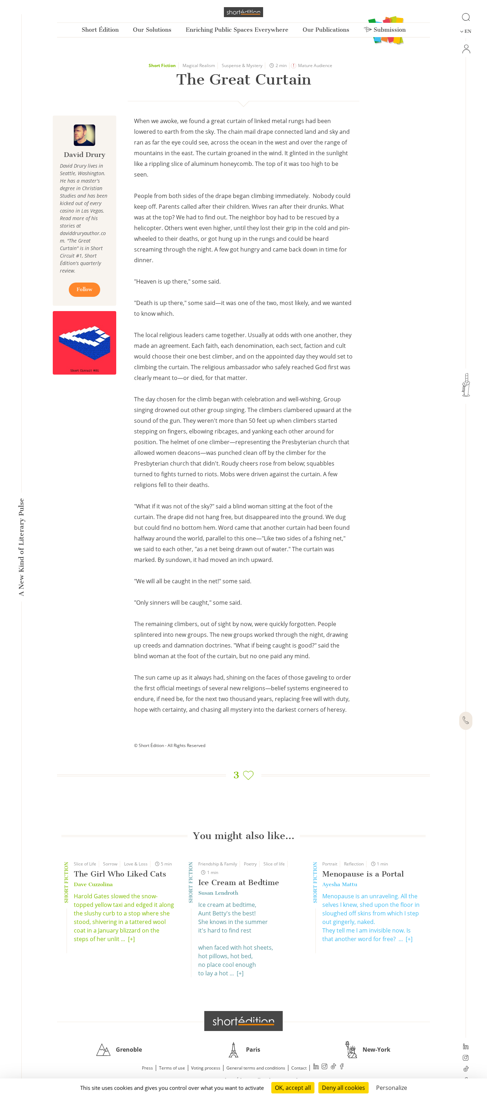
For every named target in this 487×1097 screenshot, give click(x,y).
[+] (131, 939)
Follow (84, 289)
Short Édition (100, 29)
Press (147, 1068)
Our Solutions (152, 29)
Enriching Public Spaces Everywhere (237, 29)
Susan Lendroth (218, 893)
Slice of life (274, 864)
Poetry (250, 864)
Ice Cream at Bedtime (238, 882)
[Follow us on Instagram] (465, 1058)
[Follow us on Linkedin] (465, 1047)
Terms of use (172, 1068)
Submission (389, 29)
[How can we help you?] (466, 721)
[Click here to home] (243, 1021)
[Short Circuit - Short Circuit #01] (84, 343)
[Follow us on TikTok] (465, 1069)
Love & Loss (136, 864)
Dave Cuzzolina (93, 884)
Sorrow (110, 864)
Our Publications (326, 29)
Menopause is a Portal (363, 873)
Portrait (329, 864)
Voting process (205, 1068)
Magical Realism (199, 65)
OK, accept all (293, 1088)
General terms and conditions (255, 1068)
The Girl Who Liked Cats (120, 873)
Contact (299, 1068)
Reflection (354, 864)
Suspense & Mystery (242, 65)
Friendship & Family (217, 864)
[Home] (243, 12)
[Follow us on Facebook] (341, 1067)
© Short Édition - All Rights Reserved (169, 745)
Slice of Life (85, 864)
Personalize (391, 1088)
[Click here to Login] (466, 49)
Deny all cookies (343, 1088)
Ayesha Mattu (339, 884)
